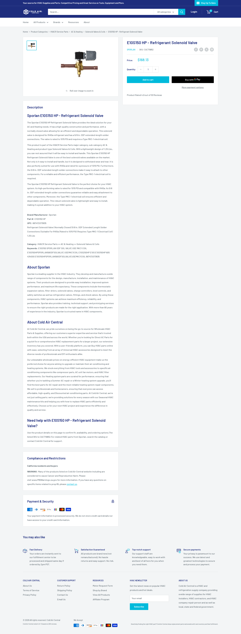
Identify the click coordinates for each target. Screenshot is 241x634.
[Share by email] (212, 49)
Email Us (61, 599)
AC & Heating (77, 32)
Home (26, 22)
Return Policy (63, 585)
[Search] (181, 12)
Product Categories (39, 32)
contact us (72, 484)
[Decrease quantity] (141, 69)
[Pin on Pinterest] (201, 49)
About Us (27, 585)
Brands (56, 22)
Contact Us (62, 594)
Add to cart (148, 79)
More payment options (193, 87)
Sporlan (131, 49)
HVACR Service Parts (59, 32)
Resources (73, 22)
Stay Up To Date (208, 3)
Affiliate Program (101, 599)
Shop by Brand (100, 590)
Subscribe (139, 606)
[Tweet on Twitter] (207, 49)
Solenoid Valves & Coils (95, 32)
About (87, 22)
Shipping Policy (64, 590)
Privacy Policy (29, 594)
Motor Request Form (103, 585)
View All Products (101, 594)
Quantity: (131, 69)
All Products (39, 22)
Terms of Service (31, 590)
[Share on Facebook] (196, 49)
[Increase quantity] (155, 69)
